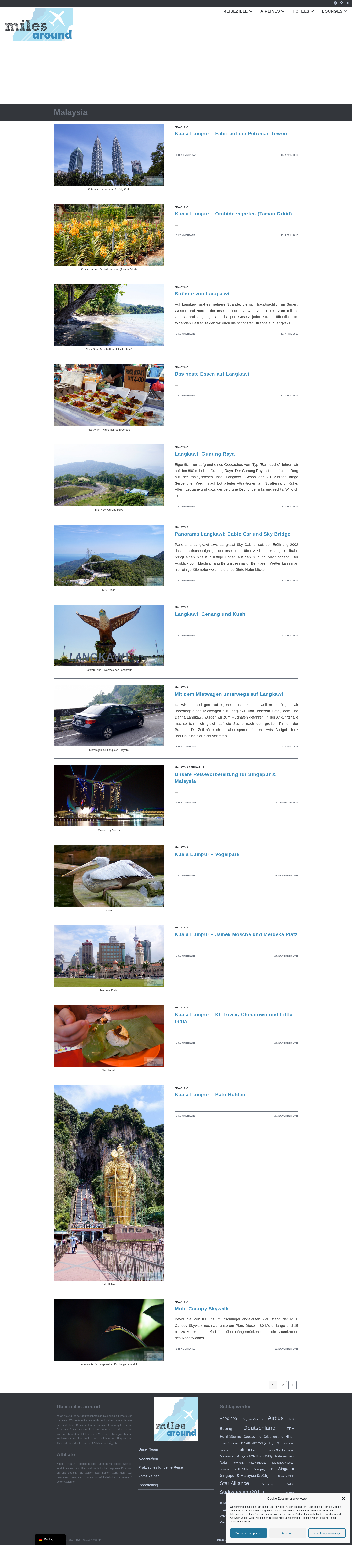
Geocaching (148, 1485)
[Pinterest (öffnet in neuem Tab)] (341, 3)
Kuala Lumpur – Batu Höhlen (210, 1094)
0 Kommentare (185, 235)
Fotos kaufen (149, 1476)
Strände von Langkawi (202, 293)
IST (278, 1443)
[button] (344, 1498)
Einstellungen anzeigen (327, 1533)
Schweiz (224, 1469)
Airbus (276, 1418)
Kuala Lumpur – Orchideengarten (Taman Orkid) (233, 213)
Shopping (259, 1469)
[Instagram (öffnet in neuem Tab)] (346, 3)
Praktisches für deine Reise (160, 1467)
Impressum (224, 1540)
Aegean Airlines (253, 1419)
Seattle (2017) (241, 1469)
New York (238, 1462)
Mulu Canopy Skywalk (202, 1308)
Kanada (224, 1450)
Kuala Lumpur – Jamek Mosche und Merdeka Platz (236, 934)
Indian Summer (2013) (257, 1443)
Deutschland (259, 1428)
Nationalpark (284, 1456)
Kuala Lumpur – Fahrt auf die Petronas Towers (231, 133)
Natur (224, 1462)
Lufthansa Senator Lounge (279, 1450)
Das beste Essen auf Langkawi (212, 374)
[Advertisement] (176, 73)
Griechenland (273, 1436)
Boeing (226, 1428)
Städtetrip (267, 1484)
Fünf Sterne (230, 1436)
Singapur (198, 767)
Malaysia (181, 126)
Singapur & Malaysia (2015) (244, 1475)
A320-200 (228, 1419)
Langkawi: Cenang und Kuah (210, 614)
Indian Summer (229, 1443)
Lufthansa (246, 1449)
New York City (257, 1462)
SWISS (290, 1484)
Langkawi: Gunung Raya (205, 454)
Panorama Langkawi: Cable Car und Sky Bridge (232, 534)
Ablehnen (288, 1533)
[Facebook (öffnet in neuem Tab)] (335, 3)
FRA (290, 1429)
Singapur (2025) (286, 1476)
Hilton (290, 1436)
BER (291, 1419)
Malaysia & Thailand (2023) (254, 1456)
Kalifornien (289, 1443)
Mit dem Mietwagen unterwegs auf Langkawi (229, 694)
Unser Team (148, 1449)
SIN (272, 1469)
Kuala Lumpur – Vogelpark (207, 854)
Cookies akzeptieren (248, 1533)
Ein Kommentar (186, 155)
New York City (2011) (282, 1462)
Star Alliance (234, 1483)
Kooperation (148, 1458)
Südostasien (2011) (242, 1492)
